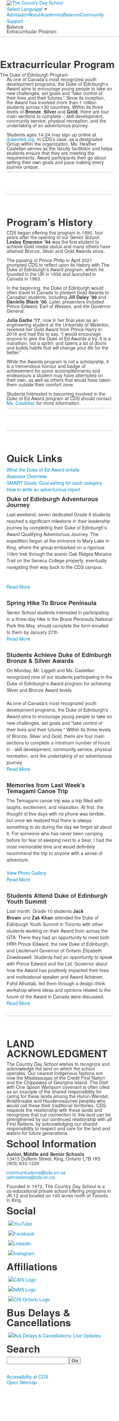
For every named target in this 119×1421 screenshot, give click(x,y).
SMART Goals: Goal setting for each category (54, 482)
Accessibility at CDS (27, 1376)
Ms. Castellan (21, 403)
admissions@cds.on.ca (31, 1177)
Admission (17, 14)
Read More (18, 586)
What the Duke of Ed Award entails (43, 469)
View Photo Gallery (26, 873)
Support (15, 21)
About (34, 14)
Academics (51, 14)
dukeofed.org (20, 139)
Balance (71, 14)
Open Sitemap (22, 1382)
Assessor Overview (27, 476)
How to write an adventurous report (43, 489)
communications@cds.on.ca (36, 1172)
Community (92, 14)
